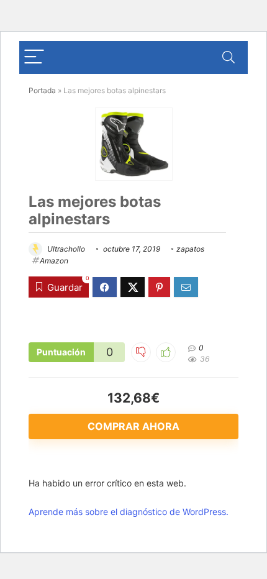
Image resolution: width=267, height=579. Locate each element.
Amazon (54, 260)
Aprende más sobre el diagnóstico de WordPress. (129, 511)
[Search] (228, 57)
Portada (42, 90)
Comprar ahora (133, 426)
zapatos (190, 248)
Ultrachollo (65, 248)
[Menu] (34, 57)
